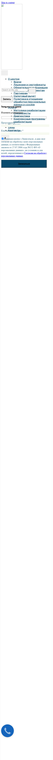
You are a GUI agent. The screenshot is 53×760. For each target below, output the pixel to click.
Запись (7, 99)
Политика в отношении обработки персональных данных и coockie (30, 102)
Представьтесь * (9, 122)
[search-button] (32, 90)
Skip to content (8, 2)
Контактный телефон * (12, 130)
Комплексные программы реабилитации (29, 120)
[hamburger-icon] (4, 72)
